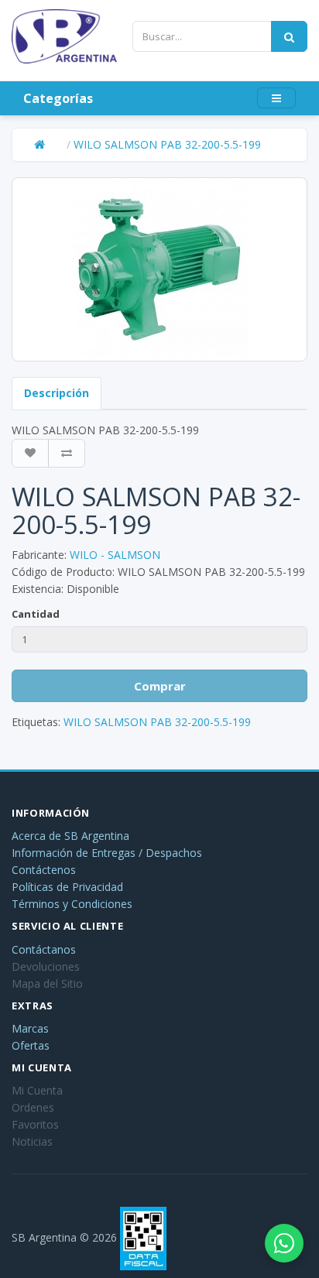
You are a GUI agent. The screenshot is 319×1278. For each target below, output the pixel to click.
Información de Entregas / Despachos (107, 852)
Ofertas (31, 1045)
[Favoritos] (30, 453)
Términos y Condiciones (72, 903)
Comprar (160, 686)
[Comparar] (66, 453)
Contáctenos (44, 869)
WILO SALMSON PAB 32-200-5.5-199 (167, 144)
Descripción (56, 392)
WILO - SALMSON (115, 554)
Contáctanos (44, 949)
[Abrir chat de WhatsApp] (284, 1243)
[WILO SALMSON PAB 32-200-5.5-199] (159, 269)
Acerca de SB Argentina (70, 835)
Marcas (30, 1028)
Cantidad (36, 614)
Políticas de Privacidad (67, 886)
